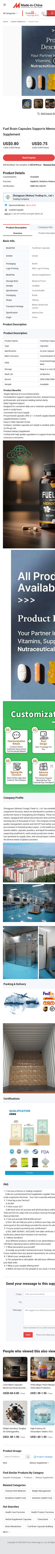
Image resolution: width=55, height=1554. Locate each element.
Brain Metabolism (13, 1526)
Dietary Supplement (38, 1462)
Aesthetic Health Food (42, 1497)
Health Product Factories (42, 1512)
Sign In (7, 213)
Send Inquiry (29, 157)
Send (28, 1334)
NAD (5, 1462)
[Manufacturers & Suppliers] (27, 5)
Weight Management (41, 1490)
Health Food (33, 21)
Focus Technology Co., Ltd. (37, 1542)
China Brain (43, 1519)
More (5, 1531)
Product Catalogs (44, 1456)
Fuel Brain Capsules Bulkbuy (40, 1526)
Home (5, 21)
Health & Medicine (18, 21)
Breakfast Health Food (15, 1497)
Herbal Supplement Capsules (18, 1519)
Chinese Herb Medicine (15, 1490)
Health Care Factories (15, 1512)
